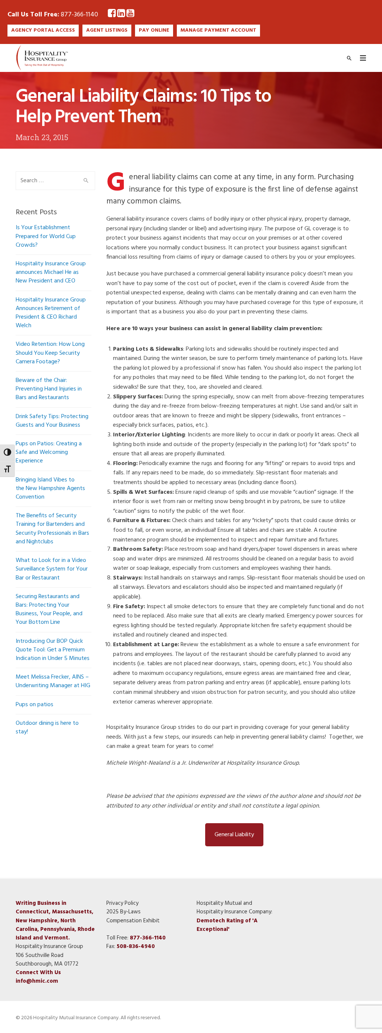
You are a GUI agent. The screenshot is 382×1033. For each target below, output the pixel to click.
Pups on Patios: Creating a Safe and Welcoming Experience (49, 452)
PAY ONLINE (154, 30)
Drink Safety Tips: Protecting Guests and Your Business (52, 421)
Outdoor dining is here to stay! (47, 727)
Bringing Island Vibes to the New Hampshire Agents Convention (50, 488)
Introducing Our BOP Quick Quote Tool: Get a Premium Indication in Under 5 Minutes (53, 649)
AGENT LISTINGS (107, 30)
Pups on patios (34, 705)
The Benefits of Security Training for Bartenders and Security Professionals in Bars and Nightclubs (52, 529)
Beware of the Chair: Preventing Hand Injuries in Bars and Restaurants (49, 389)
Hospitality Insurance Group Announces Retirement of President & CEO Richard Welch (51, 313)
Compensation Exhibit (133, 920)
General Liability (234, 835)
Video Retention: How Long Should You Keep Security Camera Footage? (50, 352)
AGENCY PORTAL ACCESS (43, 30)
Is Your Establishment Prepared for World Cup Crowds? (46, 236)
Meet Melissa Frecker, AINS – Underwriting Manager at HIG (53, 681)
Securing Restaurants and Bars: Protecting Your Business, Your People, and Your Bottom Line (49, 610)
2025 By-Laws (123, 912)
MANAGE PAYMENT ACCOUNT (218, 30)
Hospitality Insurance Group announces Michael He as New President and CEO (51, 272)
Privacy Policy (122, 903)
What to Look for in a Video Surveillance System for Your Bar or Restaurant (52, 569)
